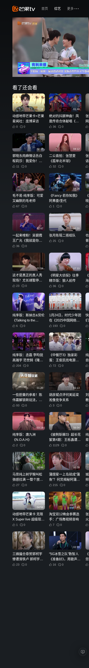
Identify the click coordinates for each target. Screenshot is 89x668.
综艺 (57, 8)
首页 (44, 8)
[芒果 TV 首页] (23, 9)
